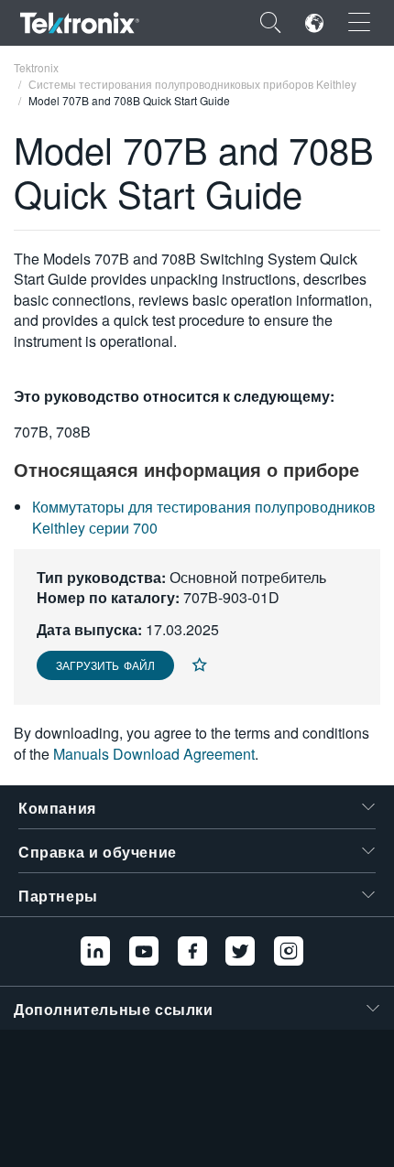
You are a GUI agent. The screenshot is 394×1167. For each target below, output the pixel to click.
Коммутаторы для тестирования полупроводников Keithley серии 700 (204, 516)
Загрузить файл (105, 665)
